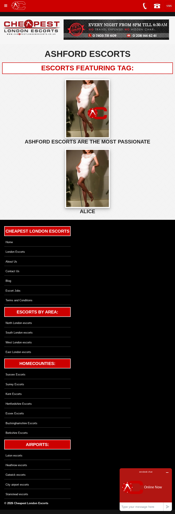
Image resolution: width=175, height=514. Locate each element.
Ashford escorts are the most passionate (87, 142)
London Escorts (15, 251)
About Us (11, 261)
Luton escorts (14, 455)
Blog (8, 280)
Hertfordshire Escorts (19, 403)
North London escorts (19, 323)
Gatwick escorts (16, 474)
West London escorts (19, 342)
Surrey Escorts (15, 384)
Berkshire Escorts (17, 432)
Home (9, 242)
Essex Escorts (15, 413)
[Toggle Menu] (6, 5)
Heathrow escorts (16, 465)
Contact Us (12, 271)
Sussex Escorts (15, 374)
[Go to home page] (18, 5)
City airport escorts (17, 484)
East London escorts (18, 352)
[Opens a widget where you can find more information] (146, 490)
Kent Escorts (14, 394)
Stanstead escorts (17, 494)
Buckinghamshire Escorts (21, 423)
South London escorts (19, 332)
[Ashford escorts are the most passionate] (87, 108)
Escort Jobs (13, 290)
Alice (87, 211)
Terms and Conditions (19, 300)
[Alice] (87, 178)
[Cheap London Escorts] (32, 27)
